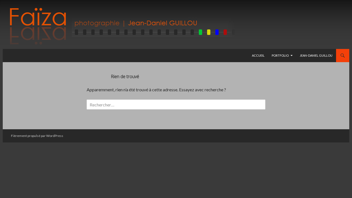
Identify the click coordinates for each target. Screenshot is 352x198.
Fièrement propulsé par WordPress (37, 136)
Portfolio (280, 55)
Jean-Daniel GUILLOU (316, 55)
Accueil (258, 55)
